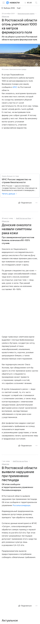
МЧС (15, 87)
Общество (5, 16)
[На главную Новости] (14, 2)
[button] (20, 55)
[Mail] (7, 2)
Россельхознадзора (21, 505)
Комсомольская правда (26, 13)
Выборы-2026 (9, 8)
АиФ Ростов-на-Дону (23, 218)
